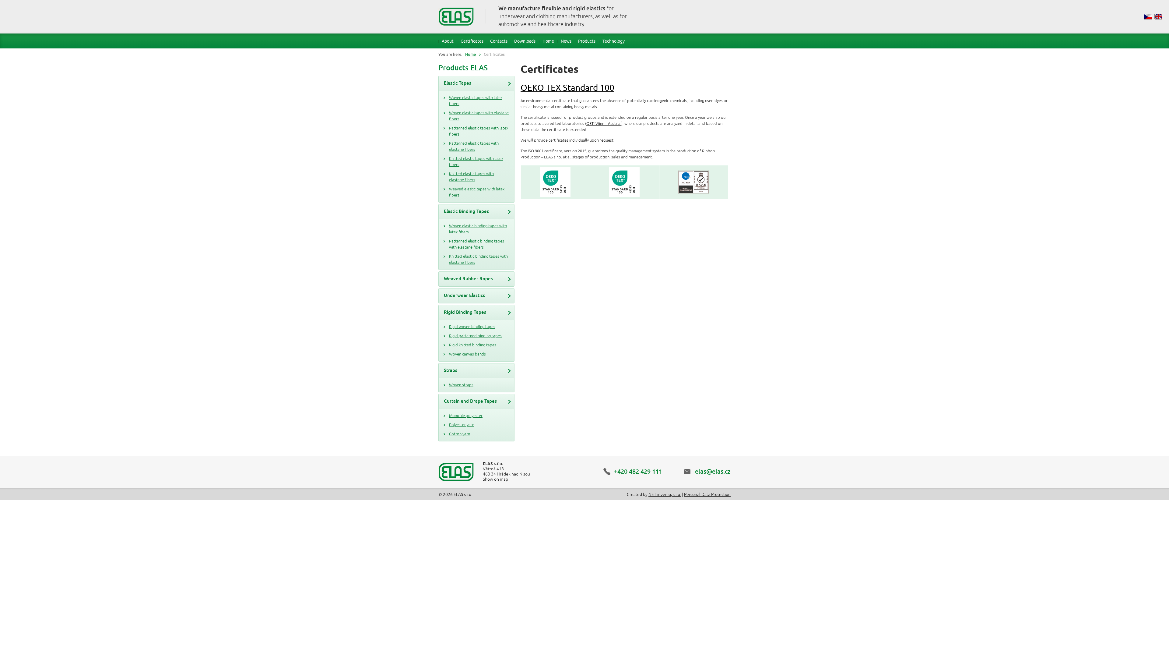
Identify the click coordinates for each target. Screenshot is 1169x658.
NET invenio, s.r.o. (664, 494)
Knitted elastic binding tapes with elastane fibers (478, 259)
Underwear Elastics (464, 295)
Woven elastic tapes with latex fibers (475, 100)
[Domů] (456, 16)
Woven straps (461, 385)
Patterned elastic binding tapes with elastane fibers (476, 244)
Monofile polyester (466, 415)
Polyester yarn (461, 425)
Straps (450, 370)
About (448, 41)
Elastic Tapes (457, 83)
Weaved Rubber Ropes (468, 278)
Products (586, 41)
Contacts (498, 41)
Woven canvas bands (467, 354)
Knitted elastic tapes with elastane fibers (471, 177)
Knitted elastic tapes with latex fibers (476, 161)
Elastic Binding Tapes (466, 211)
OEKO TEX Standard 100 (567, 88)
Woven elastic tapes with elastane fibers (479, 116)
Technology (613, 41)
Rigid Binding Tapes (465, 312)
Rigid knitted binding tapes (472, 345)
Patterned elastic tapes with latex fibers (478, 131)
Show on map (495, 479)
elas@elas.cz (713, 472)
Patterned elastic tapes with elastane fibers (474, 146)
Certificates (472, 41)
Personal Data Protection (707, 494)
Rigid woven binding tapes (472, 326)
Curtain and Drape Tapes (470, 401)
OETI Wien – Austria (603, 123)
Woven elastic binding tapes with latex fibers (478, 229)
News (566, 41)
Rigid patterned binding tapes (475, 336)
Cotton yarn (459, 434)
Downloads (524, 41)
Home (548, 41)
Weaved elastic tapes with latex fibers (476, 192)
